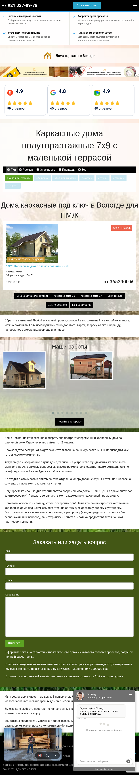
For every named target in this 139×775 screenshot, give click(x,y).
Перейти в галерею (69, 421)
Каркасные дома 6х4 (91, 296)
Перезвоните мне (87, 5)
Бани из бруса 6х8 (57, 305)
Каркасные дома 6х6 (64, 296)
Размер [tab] (27, 169)
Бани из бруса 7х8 (81, 305)
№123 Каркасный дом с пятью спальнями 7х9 (37, 266)
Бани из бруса (115, 296)
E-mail (8, 580)
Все (83, 169)
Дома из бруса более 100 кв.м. (32, 296)
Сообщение (12, 594)
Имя (7, 551)
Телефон (10, 565)
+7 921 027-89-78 (19, 5)
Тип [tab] (13, 169)
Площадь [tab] (68, 169)
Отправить (14, 643)
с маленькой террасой (18, 178)
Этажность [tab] (47, 169)
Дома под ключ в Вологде (75, 56)
